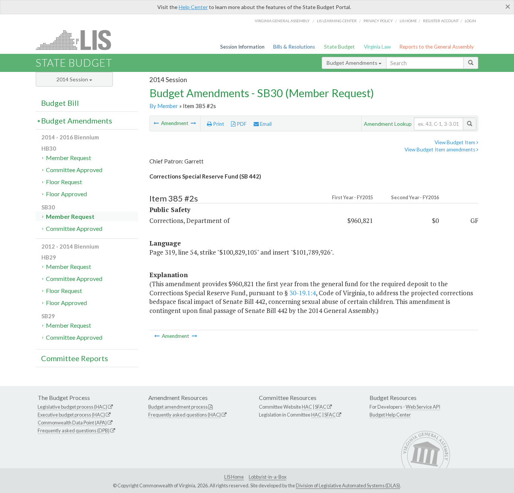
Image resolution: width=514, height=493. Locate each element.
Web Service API (423, 407)
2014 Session (72, 79)
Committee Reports (74, 358)
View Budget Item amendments (440, 150)
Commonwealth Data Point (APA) (72, 423)
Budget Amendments (353, 63)
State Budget (339, 47)
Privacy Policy (378, 20)
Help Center (193, 7)
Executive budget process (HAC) (71, 415)
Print (218, 124)
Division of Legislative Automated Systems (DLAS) (348, 485)
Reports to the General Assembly (436, 47)
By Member (163, 105)
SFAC (320, 407)
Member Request (68, 157)
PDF (241, 124)
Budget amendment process (178, 407)
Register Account (441, 20)
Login (470, 20)
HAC (307, 407)
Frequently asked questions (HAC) (184, 415)
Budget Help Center (390, 415)
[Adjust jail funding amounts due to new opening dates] (193, 123)
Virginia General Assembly (282, 20)
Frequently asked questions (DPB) (73, 430)
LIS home (408, 20)
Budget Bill (60, 102)
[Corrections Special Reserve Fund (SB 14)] (157, 123)
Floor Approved (66, 193)
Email (265, 124)
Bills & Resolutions (294, 47)
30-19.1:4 (302, 292)
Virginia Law (377, 47)
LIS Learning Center (337, 20)
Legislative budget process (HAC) (72, 407)
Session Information (242, 47)
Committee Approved (74, 169)
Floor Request (64, 181)
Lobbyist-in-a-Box (267, 477)
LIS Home (234, 477)
